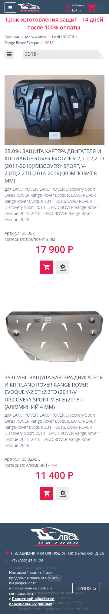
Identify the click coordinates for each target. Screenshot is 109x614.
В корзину (46, 267)
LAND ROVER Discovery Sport (67, 189)
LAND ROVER (25, 189)
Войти (76, 10)
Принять (86, 588)
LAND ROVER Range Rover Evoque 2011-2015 (50, 198)
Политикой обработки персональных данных (31, 601)
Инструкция (62, 267)
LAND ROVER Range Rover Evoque (37, 195)
